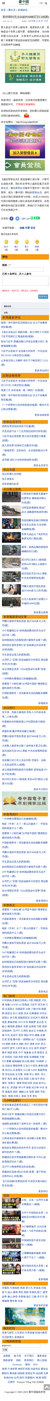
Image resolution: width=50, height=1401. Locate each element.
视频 (6, 1195)
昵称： (6, 265)
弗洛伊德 (12, 1022)
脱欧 (21, 1044)
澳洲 (19, 1083)
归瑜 (43, 1288)
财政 (9, 1052)
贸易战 (25, 1004)
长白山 (8, 1070)
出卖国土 (10, 1009)
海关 (9, 1078)
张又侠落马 (8, 479)
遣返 (15, 1078)
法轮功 (8, 1065)
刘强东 (8, 1057)
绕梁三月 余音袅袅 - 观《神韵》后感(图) (22, 390)
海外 (4, 1083)
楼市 (4, 1052)
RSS (35, 1364)
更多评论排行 (42, 370)
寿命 (23, 1096)
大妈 (15, 1057)
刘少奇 (35, 1087)
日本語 (40, 1382)
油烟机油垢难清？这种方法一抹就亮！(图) (24, 1123)
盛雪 (45, 1292)
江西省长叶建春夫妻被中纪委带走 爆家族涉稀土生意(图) (35, 498)
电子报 (17, 1355)
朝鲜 (8, 1044)
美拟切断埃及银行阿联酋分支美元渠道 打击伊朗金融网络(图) (35, 524)
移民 (37, 1074)
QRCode (25, 218)
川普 (30, 1000)
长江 (15, 1013)
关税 (25, 1026)
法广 (33, 1039)
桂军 (30, 1083)
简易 (22, 1288)
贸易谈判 (7, 1030)
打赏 (33, 21)
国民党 (44, 1017)
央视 (26, 1074)
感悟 (37, 1091)
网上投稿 (42, 1360)
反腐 (42, 1035)
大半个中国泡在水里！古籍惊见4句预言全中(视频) (35, 1217)
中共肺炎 (7, 1000)
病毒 (7, 1004)
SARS (34, 1070)
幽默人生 (24, 1091)
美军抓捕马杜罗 (10, 484)
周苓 (20, 1292)
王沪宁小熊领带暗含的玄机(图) (18, 1166)
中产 (20, 1052)
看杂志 (44, 1369)
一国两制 (25, 1039)
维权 (32, 1061)
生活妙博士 (8, 1337)
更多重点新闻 (41, 612)
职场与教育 (41, 1332)
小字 (46, 21)
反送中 (14, 1035)
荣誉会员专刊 (12, 422)
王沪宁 (16, 1030)
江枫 (34, 1296)
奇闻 (10, 1096)
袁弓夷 (13, 1017)
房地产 (43, 1048)
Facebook (17, 1364)
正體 (41, 3)
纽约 (21, 1377)
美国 (44, 1026)
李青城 (22, 1296)
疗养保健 (30, 1332)
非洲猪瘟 (34, 1057)
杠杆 (37, 1044)
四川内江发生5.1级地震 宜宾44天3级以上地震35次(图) (34, 564)
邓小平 (22, 1087)
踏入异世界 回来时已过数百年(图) (20, 445)
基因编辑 (16, 1061)
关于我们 (29, 1355)
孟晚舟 (19, 1026)
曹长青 (13, 1301)
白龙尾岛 (18, 1070)
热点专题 (9, 469)
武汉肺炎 (22, 1000)
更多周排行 (42, 900)
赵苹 (4, 1296)
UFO (20, 1022)
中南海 (40, 1030)
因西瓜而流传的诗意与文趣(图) (18, 426)
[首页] (23, 4)
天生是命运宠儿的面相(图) (16, 654)
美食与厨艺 (8, 1332)
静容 (15, 1296)
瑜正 (28, 1296)
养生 (34, 1096)
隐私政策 (8, 1360)
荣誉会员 (20, 188)
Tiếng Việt (31, 1382)
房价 (20, 1057)
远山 (9, 1292)
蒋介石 (6, 1087)
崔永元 (32, 1030)
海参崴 (27, 1052)
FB (3, 1044)
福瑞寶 (21, 1373)
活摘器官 (20, 1009)
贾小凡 (29, 1288)
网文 (8, 100)
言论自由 (10, 1074)
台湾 (34, 1052)
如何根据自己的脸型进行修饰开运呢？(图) (24, 640)
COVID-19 (16, 1004)
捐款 (18, 1360)
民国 (24, 1083)
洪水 (26, 1013)
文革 (29, 1096)
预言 (4, 1096)
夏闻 (15, 1292)
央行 (26, 1044)
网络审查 (18, 1065)
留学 (4, 1078)
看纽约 (5, 1373)
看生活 (11, 10)
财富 (15, 1052)
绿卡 (37, 1078)
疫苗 (20, 1013)
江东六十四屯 (30, 1065)
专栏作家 (9, 1283)
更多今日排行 (41, 789)
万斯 (39, 1026)
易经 (15, 1091)
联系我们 (29, 1360)
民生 (43, 1078)
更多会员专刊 (41, 465)
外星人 (17, 1096)
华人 (31, 1074)
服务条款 (42, 1355)
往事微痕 (34, 1013)
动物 (46, 31)
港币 (36, 1048)
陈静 (26, 1292)
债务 (32, 1044)
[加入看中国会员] (25, 157)
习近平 (33, 1004)
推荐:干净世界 (9, 1369)
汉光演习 (35, 1017)
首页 (3, 10)
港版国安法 (24, 1017)
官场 (9, 1039)
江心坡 (26, 1070)
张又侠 (41, 1004)
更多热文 (43, 991)
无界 (45, 1373)
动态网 (39, 1373)
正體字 (11, 1382)
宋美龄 (14, 1087)
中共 (25, 1022)
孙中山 (42, 1083)
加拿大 (14, 1044)
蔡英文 (40, 1052)
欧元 (25, 1048)
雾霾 (8, 1061)
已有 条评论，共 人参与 (16, 274)
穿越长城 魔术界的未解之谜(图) (18, 731)
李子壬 (40, 1296)
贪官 (20, 1035)
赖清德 (11, 1026)
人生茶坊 (19, 1332)
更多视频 (43, 1279)
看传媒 (13, 1373)
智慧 (31, 1091)
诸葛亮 (8, 1091)
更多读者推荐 (42, 415)
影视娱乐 (23, 10)
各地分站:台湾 (11, 1377)
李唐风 (33, 1292)
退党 (4, 1022)
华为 (31, 1035)
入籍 (31, 1078)
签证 (20, 1078)
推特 (27, 1364)
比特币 (5, 1048)
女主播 (19, 1074)
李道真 (37, 1288)
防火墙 (25, 1061)
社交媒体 (41, 1039)
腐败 (37, 1035)
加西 (44, 1377)
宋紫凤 (5, 1288)
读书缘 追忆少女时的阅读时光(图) (20, 459)
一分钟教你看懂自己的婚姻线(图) (19, 678)
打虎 (4, 1039)
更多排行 (43, 1191)
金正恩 (40, 1022)
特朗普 (37, 1000)
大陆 (42, 1057)
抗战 (35, 1083)
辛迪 (20, 1301)
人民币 (19, 1048)
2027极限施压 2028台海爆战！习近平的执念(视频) (34, 1231)
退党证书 (30, 1373)
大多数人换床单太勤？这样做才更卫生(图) (24, 745)
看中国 (16, 1039)
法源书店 (35, 1369)
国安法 (8, 1013)
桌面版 (6, 1355)
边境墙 (32, 1026)
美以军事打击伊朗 (11, 474)
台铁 (28, 1009)
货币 (12, 1048)
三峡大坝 (36, 1009)
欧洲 (38, 1377)
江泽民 (24, 1030)
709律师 (39, 1061)
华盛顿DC (30, 1377)
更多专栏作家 (41, 1305)
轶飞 (4, 1292)
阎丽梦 (32, 1022)
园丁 (39, 1292)
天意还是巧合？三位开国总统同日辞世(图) (24, 431)
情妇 (26, 1035)
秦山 (9, 1296)
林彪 (28, 1087)
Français (21, 1382)
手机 (42, 1091)
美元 (43, 1044)
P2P (4, 1061)
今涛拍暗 (14, 1288)
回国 (26, 1078)
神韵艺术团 (24, 1369)
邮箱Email (6, 1346)
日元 (31, 1048)
